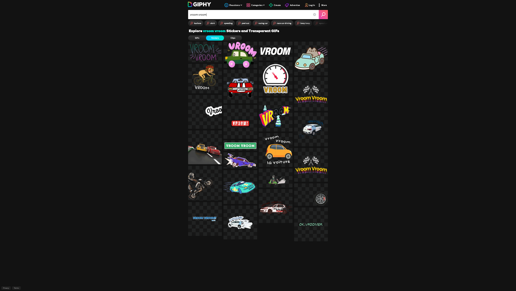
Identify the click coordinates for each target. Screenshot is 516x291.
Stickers (215, 38)
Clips (233, 38)
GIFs (197, 38)
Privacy (6, 288)
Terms (16, 288)
